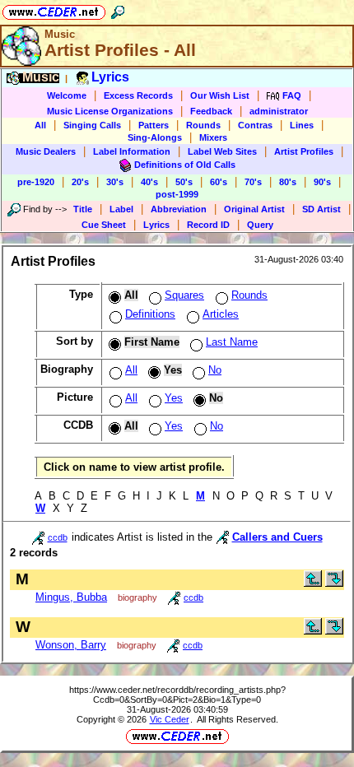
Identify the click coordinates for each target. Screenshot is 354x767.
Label (121, 209)
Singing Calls (92, 125)
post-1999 (177, 194)
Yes (174, 398)
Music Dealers (46, 151)
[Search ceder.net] (117, 9)
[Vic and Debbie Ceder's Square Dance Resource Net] (54, 9)
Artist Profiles (303, 151)
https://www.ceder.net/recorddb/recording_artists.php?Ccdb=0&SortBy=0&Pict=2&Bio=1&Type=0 (177, 694)
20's (80, 182)
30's (114, 182)
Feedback (211, 111)
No (214, 370)
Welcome (66, 95)
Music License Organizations (110, 111)
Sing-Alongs (155, 137)
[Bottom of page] (334, 583)
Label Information (131, 151)
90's (322, 182)
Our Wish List (219, 95)
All (40, 125)
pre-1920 (35, 182)
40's (149, 182)
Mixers (213, 137)
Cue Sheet (104, 225)
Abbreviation (179, 209)
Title (82, 209)
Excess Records (138, 95)
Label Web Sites (222, 151)
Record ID (208, 225)
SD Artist (321, 209)
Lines (302, 125)
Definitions (150, 314)
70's (253, 182)
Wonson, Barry (70, 645)
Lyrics (156, 225)
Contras (255, 125)
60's (218, 182)
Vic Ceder (169, 719)
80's (287, 182)
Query (260, 225)
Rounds (203, 125)
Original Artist (254, 209)
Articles (221, 314)
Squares (184, 295)
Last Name (232, 342)
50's (184, 182)
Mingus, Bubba (71, 597)
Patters (153, 125)
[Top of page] (313, 583)
